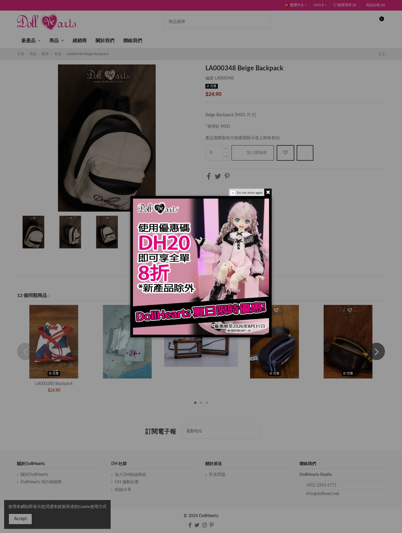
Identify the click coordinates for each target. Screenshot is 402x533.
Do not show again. (250, 192)
